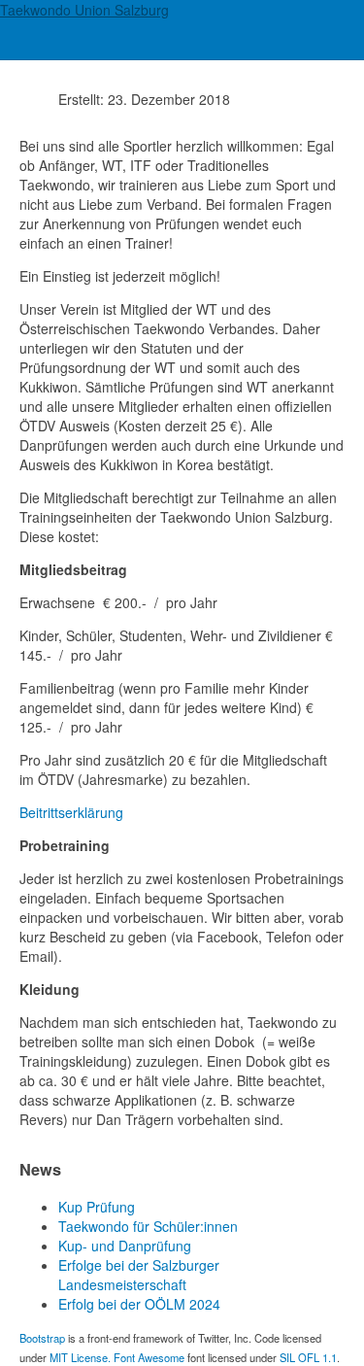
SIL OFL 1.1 (308, 1357)
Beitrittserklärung (71, 812)
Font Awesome (149, 1357)
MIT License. (80, 1357)
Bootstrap (42, 1338)
